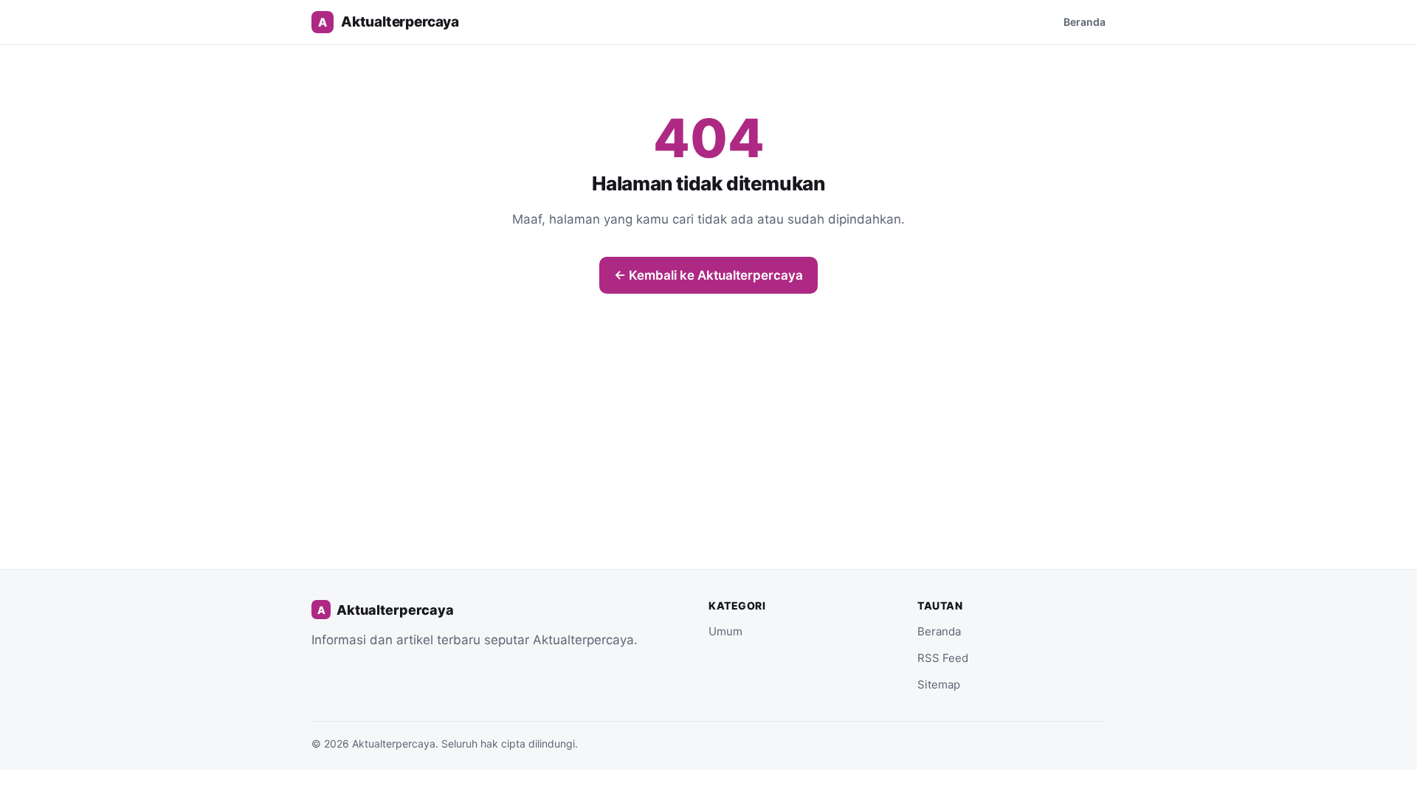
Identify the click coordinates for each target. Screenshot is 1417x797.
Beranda (1084, 21)
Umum (725, 631)
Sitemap (938, 684)
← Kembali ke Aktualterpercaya (708, 275)
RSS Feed (942, 658)
